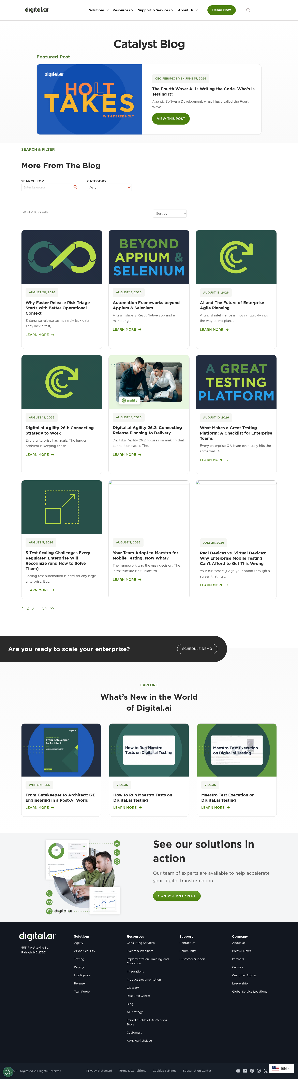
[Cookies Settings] (8, 1072)
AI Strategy (135, 1012)
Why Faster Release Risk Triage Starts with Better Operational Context (58, 308)
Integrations (135, 971)
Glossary (133, 987)
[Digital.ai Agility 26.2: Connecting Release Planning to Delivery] (149, 381)
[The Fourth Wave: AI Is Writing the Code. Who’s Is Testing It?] (89, 99)
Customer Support (192, 959)
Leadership (240, 983)
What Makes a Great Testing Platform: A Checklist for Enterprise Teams (236, 433)
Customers (134, 1032)
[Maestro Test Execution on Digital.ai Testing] (237, 749)
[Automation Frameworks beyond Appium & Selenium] (149, 256)
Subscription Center (197, 1070)
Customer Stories (244, 975)
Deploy (79, 967)
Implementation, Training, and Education (148, 961)
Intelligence (82, 975)
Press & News (241, 951)
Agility (78, 943)
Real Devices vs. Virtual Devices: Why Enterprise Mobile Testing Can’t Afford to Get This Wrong (233, 558)
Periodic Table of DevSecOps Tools (147, 1022)
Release (79, 983)
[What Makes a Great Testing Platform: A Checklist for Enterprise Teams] (236, 382)
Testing (79, 959)
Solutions (97, 10)
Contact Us (187, 943)
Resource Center (138, 995)
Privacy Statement (99, 1070)
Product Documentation (144, 979)
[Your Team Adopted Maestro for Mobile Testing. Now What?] (149, 507)
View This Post (171, 119)
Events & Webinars (140, 951)
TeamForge (82, 991)
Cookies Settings (164, 1070)
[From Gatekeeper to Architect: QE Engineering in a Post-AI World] (61, 749)
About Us (186, 10)
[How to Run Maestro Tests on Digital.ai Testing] (149, 749)
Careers (237, 967)
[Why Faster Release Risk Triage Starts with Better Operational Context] (61, 256)
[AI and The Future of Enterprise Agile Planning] (236, 256)
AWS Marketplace (139, 1040)
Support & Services (154, 10)
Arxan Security (84, 951)
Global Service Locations (249, 991)
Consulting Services (141, 943)
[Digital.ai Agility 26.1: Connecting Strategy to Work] (61, 382)
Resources (121, 10)
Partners (238, 959)
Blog (130, 1004)
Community (187, 951)
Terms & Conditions (132, 1070)
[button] (248, 10)
